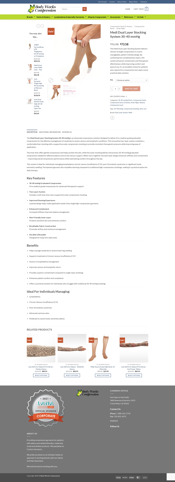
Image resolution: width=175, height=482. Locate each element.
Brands (30, 17)
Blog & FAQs (133, 2)
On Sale (140, 17)
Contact (112, 2)
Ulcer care (143, 109)
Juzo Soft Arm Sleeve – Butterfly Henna (72, 368)
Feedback (114, 421)
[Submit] (84, 9)
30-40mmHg (118, 109)
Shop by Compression (97, 17)
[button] (127, 9)
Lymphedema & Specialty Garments (69, 17)
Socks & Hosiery (43, 17)
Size (111, 80)
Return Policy (122, 2)
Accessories (115, 17)
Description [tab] (32, 132)
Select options (41, 375)
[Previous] (52, 54)
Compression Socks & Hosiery (121, 26)
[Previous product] (42, 26)
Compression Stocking (131, 109)
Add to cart (131, 89)
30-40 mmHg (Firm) (125, 100)
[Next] (102, 54)
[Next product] (38, 26)
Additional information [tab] (50, 132)
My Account (102, 2)
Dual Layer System (121, 113)
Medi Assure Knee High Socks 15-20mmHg (103, 368)
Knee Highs (121, 28)
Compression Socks (139, 100)
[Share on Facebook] (112, 118)
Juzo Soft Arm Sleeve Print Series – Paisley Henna (41, 368)
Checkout (143, 2)
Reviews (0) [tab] (67, 132)
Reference (128, 17)
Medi (130, 113)
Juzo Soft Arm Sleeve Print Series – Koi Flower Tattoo (134, 368)
